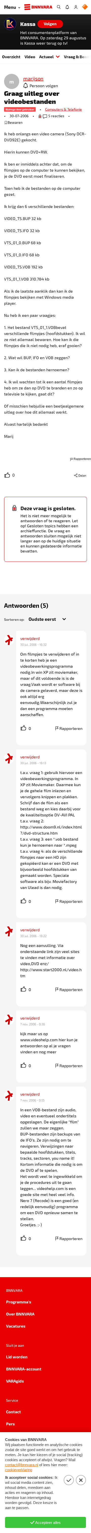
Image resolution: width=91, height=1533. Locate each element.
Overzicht (11, 56)
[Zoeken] (58, 7)
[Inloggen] (76, 7)
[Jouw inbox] (67, 7)
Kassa (27, 24)
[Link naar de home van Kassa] (10, 24)
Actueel (46, 56)
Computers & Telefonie (63, 109)
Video (30, 56)
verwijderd (30, 638)
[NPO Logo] (85, 7)
